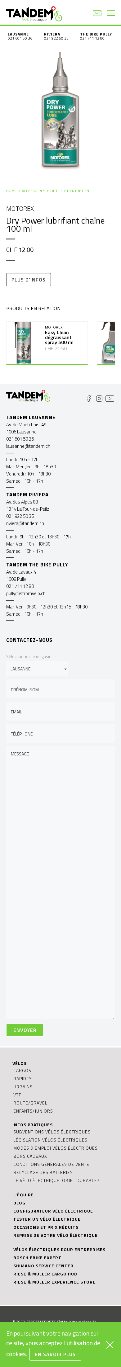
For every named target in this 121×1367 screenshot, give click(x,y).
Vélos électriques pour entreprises (59, 1249)
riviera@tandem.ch (25, 523)
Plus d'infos (28, 279)
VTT (17, 1094)
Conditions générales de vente (51, 1164)
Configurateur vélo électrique (53, 1211)
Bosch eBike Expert (37, 1257)
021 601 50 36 (20, 38)
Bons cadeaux (30, 1156)
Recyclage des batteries (43, 1172)
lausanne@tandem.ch (28, 446)
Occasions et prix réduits (45, 1227)
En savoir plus (55, 1354)
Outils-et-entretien (69, 191)
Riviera (52, 34)
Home (11, 191)
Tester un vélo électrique (47, 1219)
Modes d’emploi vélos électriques (55, 1148)
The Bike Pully (96, 34)
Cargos (22, 1070)
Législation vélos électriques (50, 1140)
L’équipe (23, 1194)
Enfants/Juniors (33, 1111)
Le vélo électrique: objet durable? (56, 1180)
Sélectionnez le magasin (29, 656)
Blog (19, 1202)
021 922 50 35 (56, 38)
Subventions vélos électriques (52, 1131)
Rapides (22, 1078)
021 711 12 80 (92, 38)
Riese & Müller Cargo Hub (45, 1273)
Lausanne (18, 34)
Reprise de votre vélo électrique (55, 1235)
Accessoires (33, 191)
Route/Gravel (30, 1103)
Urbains (23, 1086)
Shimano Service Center (43, 1265)
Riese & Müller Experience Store (54, 1282)
